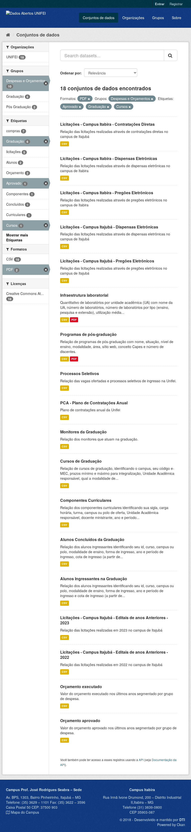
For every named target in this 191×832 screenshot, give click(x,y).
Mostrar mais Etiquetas (17, 237)
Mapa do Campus (25, 812)
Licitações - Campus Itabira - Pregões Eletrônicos (106, 192)
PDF (74, 319)
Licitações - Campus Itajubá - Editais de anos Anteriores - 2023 (114, 620)
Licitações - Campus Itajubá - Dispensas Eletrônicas (109, 227)
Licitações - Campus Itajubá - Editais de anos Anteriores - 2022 (114, 654)
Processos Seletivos (79, 373)
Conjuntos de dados (98, 17)
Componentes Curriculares (85, 500)
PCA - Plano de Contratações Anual (94, 403)
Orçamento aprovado (80, 720)
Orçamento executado (81, 686)
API (141, 760)
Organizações (133, 17)
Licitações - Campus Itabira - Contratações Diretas (107, 124)
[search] (170, 55)
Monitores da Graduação (83, 432)
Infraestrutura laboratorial (84, 295)
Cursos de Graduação (81, 461)
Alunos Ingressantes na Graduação (93, 578)
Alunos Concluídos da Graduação (92, 539)
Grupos (158, 17)
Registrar (176, 3)
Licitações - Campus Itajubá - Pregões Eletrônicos (107, 261)
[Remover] (89, 99)
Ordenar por (70, 72)
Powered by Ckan (171, 824)
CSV (64, 144)
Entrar (159, 3)
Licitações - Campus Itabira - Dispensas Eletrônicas (108, 158)
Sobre (176, 17)
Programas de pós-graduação (88, 334)
